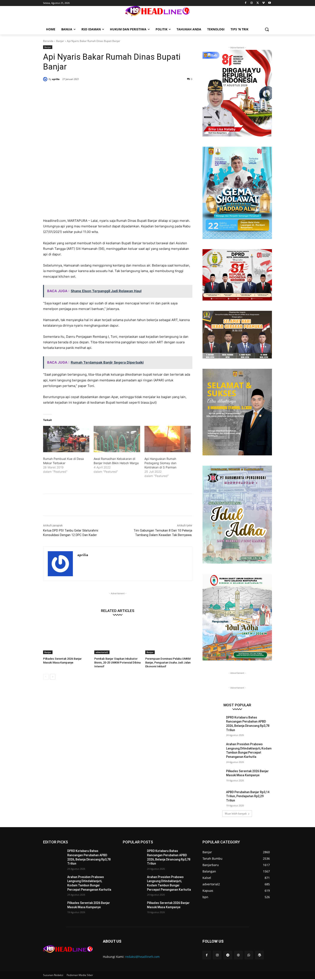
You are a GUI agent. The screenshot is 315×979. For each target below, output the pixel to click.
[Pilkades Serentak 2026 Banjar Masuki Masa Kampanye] (66, 637)
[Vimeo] (263, 3)
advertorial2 (102, 652)
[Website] (238, 955)
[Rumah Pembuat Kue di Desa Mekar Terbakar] (66, 439)
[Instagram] (251, 3)
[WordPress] (259, 955)
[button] (267, 29)
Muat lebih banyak (236, 813)
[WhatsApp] (104, 90)
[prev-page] (45, 677)
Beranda (48, 41)
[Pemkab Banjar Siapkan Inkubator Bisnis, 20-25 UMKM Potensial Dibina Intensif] (117, 637)
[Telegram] (228, 955)
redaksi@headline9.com (142, 957)
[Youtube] (269, 3)
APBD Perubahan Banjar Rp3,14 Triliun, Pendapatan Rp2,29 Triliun (247, 796)
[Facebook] (245, 3)
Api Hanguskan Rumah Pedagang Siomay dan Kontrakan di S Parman (160, 463)
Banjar (60, 41)
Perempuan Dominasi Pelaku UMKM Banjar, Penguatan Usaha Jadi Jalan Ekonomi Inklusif (167, 662)
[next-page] (52, 677)
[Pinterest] (95, 90)
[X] (257, 3)
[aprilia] (46, 79)
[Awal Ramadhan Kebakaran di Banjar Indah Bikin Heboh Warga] (117, 439)
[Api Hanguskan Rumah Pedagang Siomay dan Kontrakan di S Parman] (167, 439)
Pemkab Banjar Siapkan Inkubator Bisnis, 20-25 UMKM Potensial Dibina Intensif (117, 662)
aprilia (56, 79)
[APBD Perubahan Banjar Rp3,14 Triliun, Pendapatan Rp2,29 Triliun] (212, 797)
